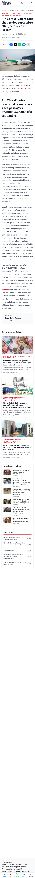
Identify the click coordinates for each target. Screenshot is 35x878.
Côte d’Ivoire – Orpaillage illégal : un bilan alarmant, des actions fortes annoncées (21, 491)
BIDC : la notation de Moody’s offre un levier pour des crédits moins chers (17, 447)
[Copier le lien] (28, 44)
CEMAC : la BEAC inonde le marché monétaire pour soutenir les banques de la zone (17, 405)
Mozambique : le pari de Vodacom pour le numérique (20, 472)
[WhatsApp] (19, 44)
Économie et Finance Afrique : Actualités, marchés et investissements (17, 14)
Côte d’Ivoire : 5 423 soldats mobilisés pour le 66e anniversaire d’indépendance (21, 510)
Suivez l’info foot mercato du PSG (14, 864)
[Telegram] (24, 44)
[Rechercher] (22, 3)
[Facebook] (11, 44)
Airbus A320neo (20, 88)
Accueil (4, 10)
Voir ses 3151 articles (11, 321)
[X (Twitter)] (15, 44)
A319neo (5, 290)
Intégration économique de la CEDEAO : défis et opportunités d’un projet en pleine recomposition (21, 481)
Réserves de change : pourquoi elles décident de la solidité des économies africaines (17, 362)
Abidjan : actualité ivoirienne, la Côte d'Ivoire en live (17, 357)
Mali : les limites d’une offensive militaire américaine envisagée (20, 519)
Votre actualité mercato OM (12, 869)
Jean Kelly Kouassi (13, 318)
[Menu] (31, 3)
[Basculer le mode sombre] (26, 3)
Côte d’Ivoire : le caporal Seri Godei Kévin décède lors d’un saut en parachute (21, 501)
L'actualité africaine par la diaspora (14, 867)
